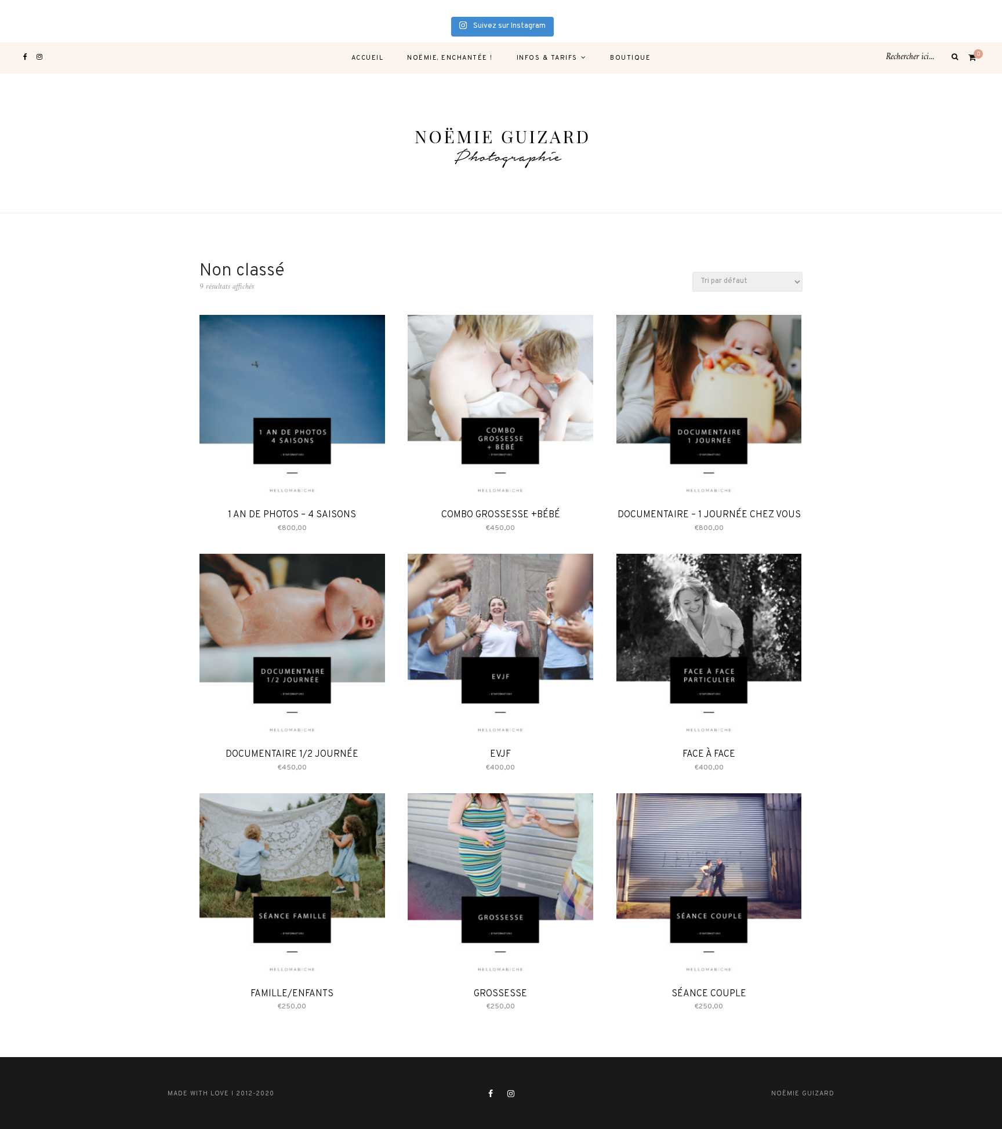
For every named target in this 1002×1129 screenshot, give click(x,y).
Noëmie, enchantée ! (450, 58)
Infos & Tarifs (547, 58)
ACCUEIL (367, 58)
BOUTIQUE (630, 58)
